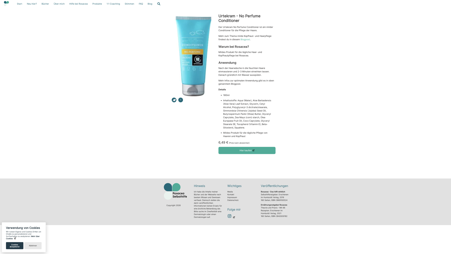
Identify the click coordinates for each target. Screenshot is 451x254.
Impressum (232, 197)
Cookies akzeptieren (15, 246)
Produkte (97, 3)
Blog (150, 3)
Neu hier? (32, 3)
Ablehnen (33, 245)
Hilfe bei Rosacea (78, 3)
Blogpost (245, 39)
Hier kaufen (246, 150)
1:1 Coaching (113, 3)
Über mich (59, 3)
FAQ (141, 3)
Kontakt (230, 194)
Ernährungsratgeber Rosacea (274, 205)
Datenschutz (233, 200)
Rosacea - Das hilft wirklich (273, 191)
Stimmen (129, 3)
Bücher (45, 3)
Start (19, 3)
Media (230, 191)
